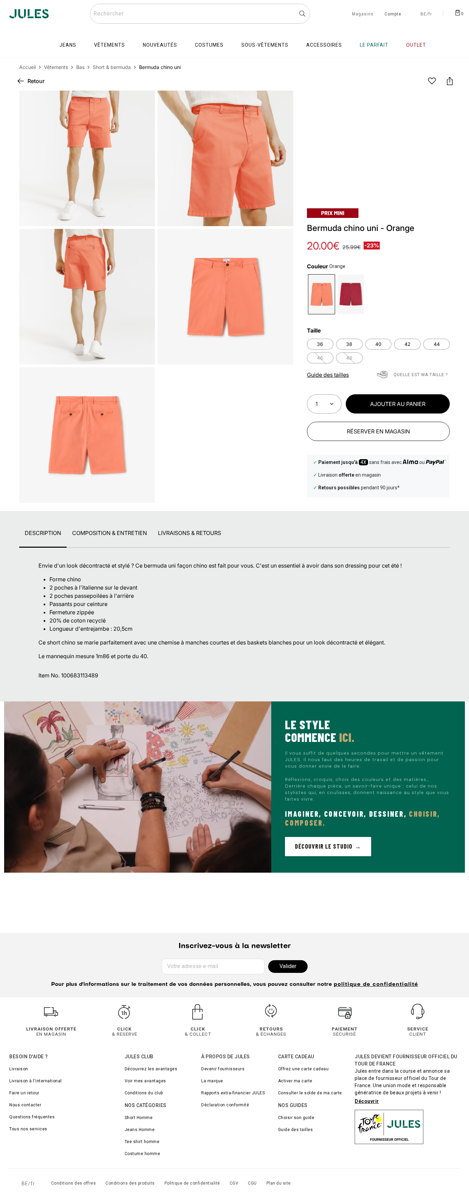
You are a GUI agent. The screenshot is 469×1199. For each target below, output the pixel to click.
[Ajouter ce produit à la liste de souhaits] (432, 81)
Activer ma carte (295, 1081)
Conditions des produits (130, 1183)
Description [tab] (43, 532)
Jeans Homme (140, 1129)
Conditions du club (144, 1093)
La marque (212, 1081)
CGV (234, 1183)
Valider (287, 966)
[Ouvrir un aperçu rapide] (282, 101)
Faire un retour (24, 1093)
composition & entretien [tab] (109, 532)
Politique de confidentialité (192, 1183)
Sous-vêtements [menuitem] (264, 45)
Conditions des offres (73, 1183)
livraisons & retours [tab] (189, 532)
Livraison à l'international (35, 1081)
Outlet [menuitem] (416, 45)
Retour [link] (36, 81)
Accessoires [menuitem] (324, 45)
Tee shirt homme (142, 1141)
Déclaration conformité (225, 1105)
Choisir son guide (296, 1117)
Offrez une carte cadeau (303, 1069)
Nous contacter (25, 1105)
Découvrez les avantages (151, 1069)
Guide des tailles (295, 1129)
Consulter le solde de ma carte (310, 1093)
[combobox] (200, 13)
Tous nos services (28, 1129)
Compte (393, 14)
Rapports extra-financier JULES (233, 1093)
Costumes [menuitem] (209, 45)
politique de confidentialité (376, 984)
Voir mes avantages (145, 1081)
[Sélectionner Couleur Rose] (351, 294)
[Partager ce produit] (450, 81)
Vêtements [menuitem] (109, 45)
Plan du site (278, 1183)
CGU (252, 1183)
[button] (282, 101)
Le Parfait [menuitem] (374, 45)
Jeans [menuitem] (67, 45)
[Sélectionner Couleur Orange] (321, 294)
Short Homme (139, 1117)
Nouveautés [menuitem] (160, 45)
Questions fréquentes (32, 1117)
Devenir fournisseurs (222, 1069)
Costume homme (142, 1153)
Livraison (18, 1069)
